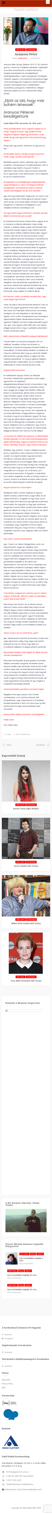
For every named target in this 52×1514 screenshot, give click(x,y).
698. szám (12, 1271)
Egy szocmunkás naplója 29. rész (22, 1275)
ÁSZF (4, 1387)
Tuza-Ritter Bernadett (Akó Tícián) (26, 981)
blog (33, 1254)
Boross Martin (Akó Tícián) (26, 866)
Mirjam (40, 1254)
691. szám (20, 977)
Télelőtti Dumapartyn (25, 436)
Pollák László (22, 58)
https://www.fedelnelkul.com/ (29, 1489)
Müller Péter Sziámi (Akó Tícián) (26, 923)
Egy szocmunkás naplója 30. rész (22, 1289)
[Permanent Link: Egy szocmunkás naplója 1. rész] (11, 1258)
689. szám (21, 805)
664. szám (20, 50)
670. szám (24, 1254)
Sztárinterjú (31, 50)
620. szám (20, 862)
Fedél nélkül (26, 9)
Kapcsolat (6, 1380)
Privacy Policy (7, 1383)
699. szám (12, 1285)
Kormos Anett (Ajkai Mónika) (26, 808)
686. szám (21, 920)
